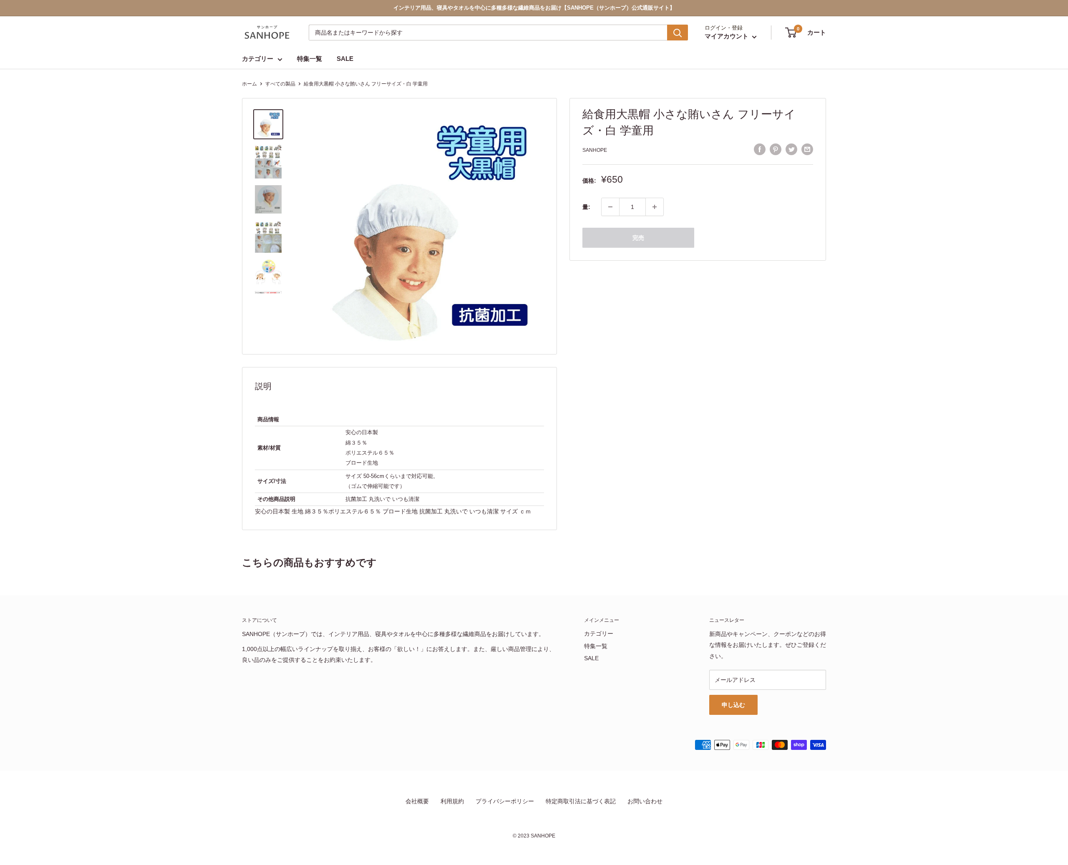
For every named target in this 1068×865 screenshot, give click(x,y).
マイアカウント (727, 36)
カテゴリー (257, 59)
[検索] (677, 32)
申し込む (733, 705)
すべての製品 (280, 84)
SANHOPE (594, 150)
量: (586, 207)
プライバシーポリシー (505, 801)
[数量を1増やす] (654, 207)
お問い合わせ (644, 801)
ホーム (249, 84)
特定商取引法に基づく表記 (581, 801)
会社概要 (417, 801)
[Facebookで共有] (760, 149)
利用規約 (452, 801)
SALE (345, 59)
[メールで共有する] (807, 149)
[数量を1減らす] (610, 207)
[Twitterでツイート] (791, 149)
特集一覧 (309, 59)
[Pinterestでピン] (775, 149)
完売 (638, 237)
